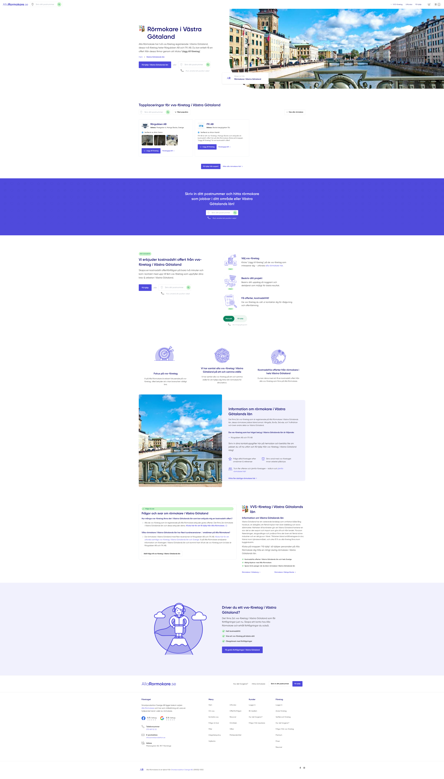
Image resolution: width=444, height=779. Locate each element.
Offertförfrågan (235, 711)
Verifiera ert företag (283, 717)
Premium (279, 735)
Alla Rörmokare (148, 708)
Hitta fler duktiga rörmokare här (241, 478)
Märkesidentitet (235, 735)
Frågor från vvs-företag (285, 729)
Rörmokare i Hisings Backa (284, 572)
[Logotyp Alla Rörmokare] (159, 684)
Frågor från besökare (257, 723)
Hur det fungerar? (240, 684)
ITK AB (210, 124)
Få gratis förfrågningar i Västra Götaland (242, 650)
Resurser (279, 747)
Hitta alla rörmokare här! (232, 166)
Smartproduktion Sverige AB (182, 770)
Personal (233, 717)
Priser (278, 741)
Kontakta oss (214, 717)
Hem (210, 705)
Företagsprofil (167, 151)
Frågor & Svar (214, 723)
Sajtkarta (212, 741)
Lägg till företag (152, 151)
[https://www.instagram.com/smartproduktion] (304, 768)
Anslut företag (281, 711)
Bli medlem (253, 711)
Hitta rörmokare (258, 684)
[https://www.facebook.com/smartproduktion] (300, 768)
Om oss (211, 711)
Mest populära (182, 112)
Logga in (252, 705)
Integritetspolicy (215, 735)
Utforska (409, 4)
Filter (210, 729)
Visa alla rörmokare (296, 112)
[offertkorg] (230, 302)
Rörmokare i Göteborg (250, 572)
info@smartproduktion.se (155, 737)
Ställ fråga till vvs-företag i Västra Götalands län (162, 554)
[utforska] (230, 262)
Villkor (232, 729)
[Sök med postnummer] (59, 4)
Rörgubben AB (158, 124)
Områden (233, 723)
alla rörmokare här (274, 265)
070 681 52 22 (151, 729)
